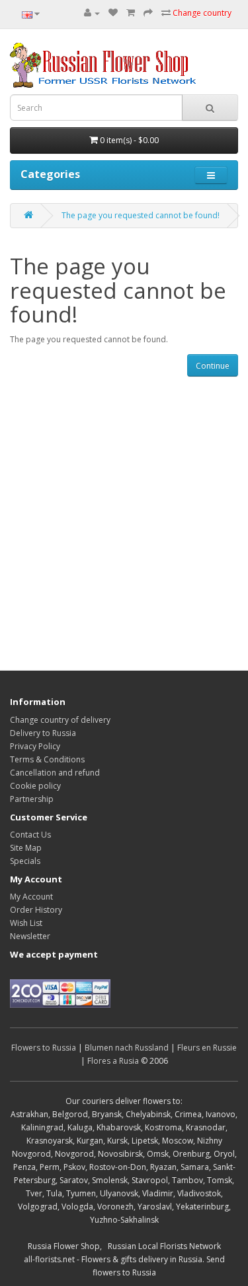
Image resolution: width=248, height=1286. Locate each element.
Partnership (32, 799)
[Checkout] (148, 12)
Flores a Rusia (113, 1060)
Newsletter (30, 936)
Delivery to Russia (43, 733)
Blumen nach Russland (127, 1047)
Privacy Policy (35, 746)
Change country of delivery (60, 719)
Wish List (26, 923)
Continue (212, 365)
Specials (25, 861)
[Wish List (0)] (113, 12)
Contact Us (30, 834)
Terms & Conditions (47, 759)
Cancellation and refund (55, 772)
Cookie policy (35, 785)
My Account (31, 896)
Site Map (26, 847)
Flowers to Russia (43, 1047)
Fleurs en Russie (207, 1047)
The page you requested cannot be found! (141, 215)
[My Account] (92, 12)
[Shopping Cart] (130, 12)
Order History (36, 909)
